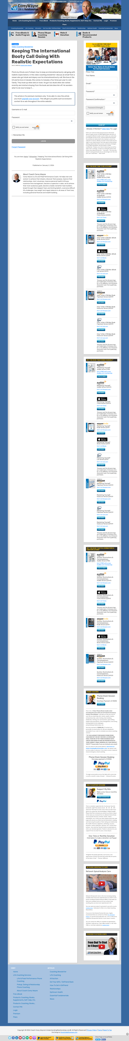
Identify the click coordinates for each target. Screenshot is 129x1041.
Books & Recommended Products (90, 35)
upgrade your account (30, 99)
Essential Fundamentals (106, 28)
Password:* (90, 91)
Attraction (38, 28)
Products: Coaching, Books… (24, 1003)
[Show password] (114, 95)
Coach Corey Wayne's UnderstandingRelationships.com (24, 6)
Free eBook (44, 21)
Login (106, 21)
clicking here (89, 908)
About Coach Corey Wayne (27, 991)
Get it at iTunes (101, 217)
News (116, 28)
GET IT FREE (102, 184)
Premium (113, 21)
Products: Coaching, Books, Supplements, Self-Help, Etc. (71, 21)
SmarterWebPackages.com (69, 1032)
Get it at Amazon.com (104, 199)
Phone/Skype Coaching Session (44, 35)
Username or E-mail (19, 109)
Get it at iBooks (101, 258)
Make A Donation (64, 34)
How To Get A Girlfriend (69, 28)
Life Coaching (29, 28)
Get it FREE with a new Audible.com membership (104, 180)
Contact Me (97, 21)
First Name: (90, 76)
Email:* (88, 83)
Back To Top (107, 1030)
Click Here (106, 129)
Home (14, 21)
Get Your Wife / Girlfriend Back (52, 28)
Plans (65, 24)
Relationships (82, 28)
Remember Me (19, 135)
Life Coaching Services (27, 21)
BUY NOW (101, 202)
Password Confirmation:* (95, 99)
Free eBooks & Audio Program (23, 34)
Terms (100, 1030)
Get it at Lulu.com (102, 273)
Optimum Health (92, 28)
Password (15, 117)
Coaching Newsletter (17, 28)
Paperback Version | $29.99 (105, 324)
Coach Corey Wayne (26, 65)
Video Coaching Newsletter (22, 47)
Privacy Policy (92, 1030)
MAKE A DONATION (103, 797)
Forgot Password (18, 147)
